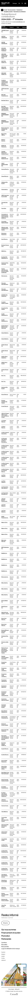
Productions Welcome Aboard (5, 699)
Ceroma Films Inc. (5, 169)
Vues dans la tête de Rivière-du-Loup (4, 875)
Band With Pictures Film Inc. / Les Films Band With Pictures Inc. (5, 108)
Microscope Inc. (4, 576)
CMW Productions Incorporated (5, 196)
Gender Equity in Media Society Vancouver (4, 327)
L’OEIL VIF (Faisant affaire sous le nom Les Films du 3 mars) (5, 415)
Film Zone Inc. (4, 275)
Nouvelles (4, 944)
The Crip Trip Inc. (4, 805)
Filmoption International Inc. (4, 284)
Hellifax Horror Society (4, 363)
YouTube (3, 958)
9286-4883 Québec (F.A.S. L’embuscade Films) (4, 56)
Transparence (19, 9)
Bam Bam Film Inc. (5, 100)
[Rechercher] (22, 3)
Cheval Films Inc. (4, 176)
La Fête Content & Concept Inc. (5, 433)
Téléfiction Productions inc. (4, 800)
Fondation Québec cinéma (4, 302)
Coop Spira (3, 208)
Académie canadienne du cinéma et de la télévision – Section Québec (4, 83)
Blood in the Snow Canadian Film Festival (5, 129)
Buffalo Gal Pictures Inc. (4, 146)
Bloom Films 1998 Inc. (4, 134)
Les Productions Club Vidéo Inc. (4, 487)
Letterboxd (3, 960)
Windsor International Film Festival (5, 894)
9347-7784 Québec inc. (4, 62)
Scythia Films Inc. (5, 754)
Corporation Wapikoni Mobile (4, 222)
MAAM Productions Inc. (4, 517)
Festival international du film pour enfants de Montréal (4, 270)
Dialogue (15, 3)
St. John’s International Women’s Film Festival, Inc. (4, 794)
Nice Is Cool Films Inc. (3, 619)
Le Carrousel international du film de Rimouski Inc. (4, 440)
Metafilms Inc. (4, 553)
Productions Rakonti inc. (4, 686)
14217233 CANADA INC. (4, 37)
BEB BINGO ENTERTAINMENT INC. (5, 115)
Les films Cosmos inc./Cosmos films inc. (5, 447)
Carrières (4, 942)
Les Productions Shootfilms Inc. (4, 493)
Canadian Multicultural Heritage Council (4, 152)
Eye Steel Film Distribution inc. (4, 257)
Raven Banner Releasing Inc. (4, 711)
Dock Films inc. (4, 239)
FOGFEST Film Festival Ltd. (4, 295)
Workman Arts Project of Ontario (5, 900)
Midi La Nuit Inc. (4, 582)
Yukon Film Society (3, 906)
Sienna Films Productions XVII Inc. (4, 767)
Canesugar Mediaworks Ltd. (4, 158)
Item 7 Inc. (3, 375)
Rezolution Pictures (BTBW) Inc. (3, 744)
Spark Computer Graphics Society (5, 780)
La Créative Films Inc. (3, 421)
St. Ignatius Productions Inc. (4, 787)
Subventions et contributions (20, 11)
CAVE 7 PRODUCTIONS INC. (4, 164)
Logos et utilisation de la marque (10, 948)
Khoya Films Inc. (4, 394)
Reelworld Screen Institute (4, 724)
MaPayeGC (17, 989)
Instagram (3, 954)
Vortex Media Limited (4, 839)
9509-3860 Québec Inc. (4, 74)
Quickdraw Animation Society (3, 706)
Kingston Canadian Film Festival (4, 401)
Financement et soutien (10, 933)
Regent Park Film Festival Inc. (4, 730)
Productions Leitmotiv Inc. (4, 680)
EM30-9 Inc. (3, 251)
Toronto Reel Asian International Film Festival (5, 819)
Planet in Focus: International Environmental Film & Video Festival (4, 650)
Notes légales (11, 989)
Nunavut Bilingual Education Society (5, 631)
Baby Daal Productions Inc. (4, 95)
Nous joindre (5, 946)
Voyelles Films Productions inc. (4, 845)
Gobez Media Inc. (5, 332)
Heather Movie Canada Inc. (4, 357)
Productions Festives (4, 663)
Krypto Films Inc (4, 406)
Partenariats (6, 939)
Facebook (3, 952)
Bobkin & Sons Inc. (3, 140)
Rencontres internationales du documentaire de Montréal (5, 737)
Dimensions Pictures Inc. (4, 234)
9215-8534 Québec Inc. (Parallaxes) (4, 49)
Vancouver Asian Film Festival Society (4, 826)
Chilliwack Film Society (4, 183)
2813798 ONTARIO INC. (4, 43)
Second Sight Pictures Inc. (4, 761)
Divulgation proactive (8, 11)
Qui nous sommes (12, 9)
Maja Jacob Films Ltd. (3, 541)
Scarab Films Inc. (5, 748)
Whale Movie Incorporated (4, 881)
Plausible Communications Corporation (5, 657)
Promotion (5, 936)
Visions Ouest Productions (4, 832)
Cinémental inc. (4, 189)
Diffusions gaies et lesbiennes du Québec (4, 228)
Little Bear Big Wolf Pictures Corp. (4, 500)
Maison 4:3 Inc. (4, 522)
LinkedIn (3, 956)
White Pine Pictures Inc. (4, 888)
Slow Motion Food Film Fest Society (5, 773)
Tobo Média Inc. (4, 811)
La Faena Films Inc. (3, 427)
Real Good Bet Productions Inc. (4, 717)
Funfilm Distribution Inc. (4, 314)
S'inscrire (5, 923)
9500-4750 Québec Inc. (4, 68)
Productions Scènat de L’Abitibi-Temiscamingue (4, 693)
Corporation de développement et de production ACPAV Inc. (4, 216)
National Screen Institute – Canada (5, 613)
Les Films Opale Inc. (3, 476)
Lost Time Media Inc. (3, 505)
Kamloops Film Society (4, 388)
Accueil (5, 9)
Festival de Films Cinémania (4, 263)
